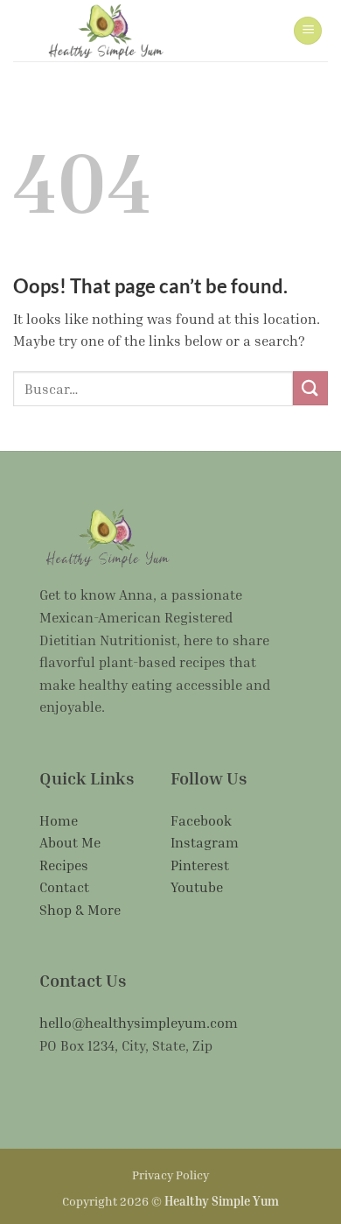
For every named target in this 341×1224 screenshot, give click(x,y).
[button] (308, 31)
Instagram (204, 842)
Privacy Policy (170, 1174)
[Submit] (310, 388)
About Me (70, 842)
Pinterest (199, 865)
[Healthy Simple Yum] (104, 30)
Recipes (63, 865)
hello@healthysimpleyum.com (138, 1022)
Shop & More (80, 909)
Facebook (201, 820)
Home (58, 820)
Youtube (196, 887)
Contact (64, 887)
